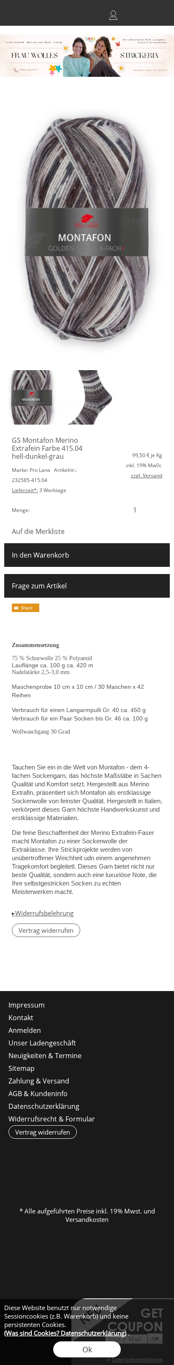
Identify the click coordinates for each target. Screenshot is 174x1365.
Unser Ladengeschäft (42, 1043)
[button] (15, 15)
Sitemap (21, 1068)
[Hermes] (53, 1177)
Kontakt (20, 1017)
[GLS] (86, 1177)
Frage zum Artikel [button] (39, 585)
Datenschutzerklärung (43, 1106)
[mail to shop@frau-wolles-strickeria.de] (10, 968)
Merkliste (128, 15)
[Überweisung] (119, 1177)
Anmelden (113, 15)
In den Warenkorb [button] (40, 555)
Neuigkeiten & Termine (45, 1055)
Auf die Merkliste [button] (38, 531)
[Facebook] (33, 968)
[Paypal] (152, 1177)
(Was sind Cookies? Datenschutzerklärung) (65, 1333)
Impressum (26, 1005)
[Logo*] (87, 37)
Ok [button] (87, 1349)
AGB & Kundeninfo (38, 1093)
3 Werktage (39, 490)
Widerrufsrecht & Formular (51, 1119)
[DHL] (20, 1177)
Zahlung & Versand (38, 1081)
